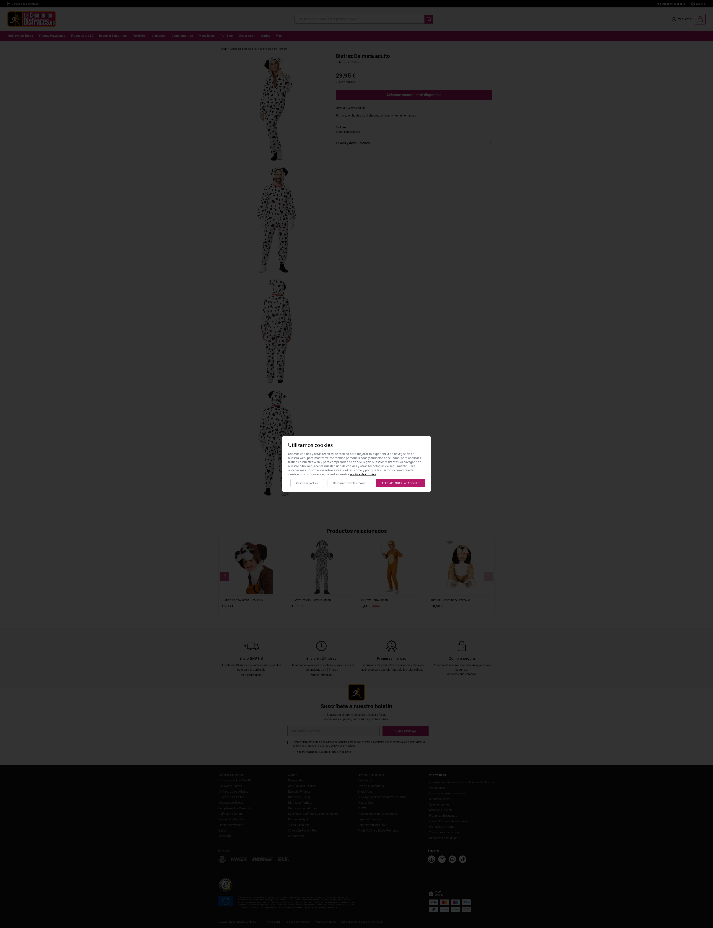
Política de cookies (363, 474)
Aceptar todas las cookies (400, 483)
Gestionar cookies (307, 483)
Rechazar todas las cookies (350, 483)
